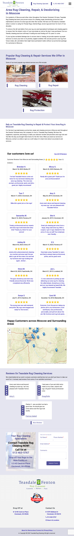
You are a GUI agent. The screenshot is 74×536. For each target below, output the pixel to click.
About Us (24, 530)
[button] (36, 332)
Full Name (43, 437)
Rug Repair (53, 85)
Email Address (45, 444)
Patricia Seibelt (31, 416)
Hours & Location (53, 520)
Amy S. (12, 396)
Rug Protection (37, 110)
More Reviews (37, 423)
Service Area (32, 530)
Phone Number (59, 437)
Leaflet (38, 363)
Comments (43, 450)
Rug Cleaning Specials (40, 4)
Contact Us (39, 530)
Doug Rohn (46, 396)
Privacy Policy (48, 530)
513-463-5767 (59, 4)
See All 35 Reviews (60, 154)
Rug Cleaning (21, 85)
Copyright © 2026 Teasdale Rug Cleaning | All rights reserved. (37, 533)
